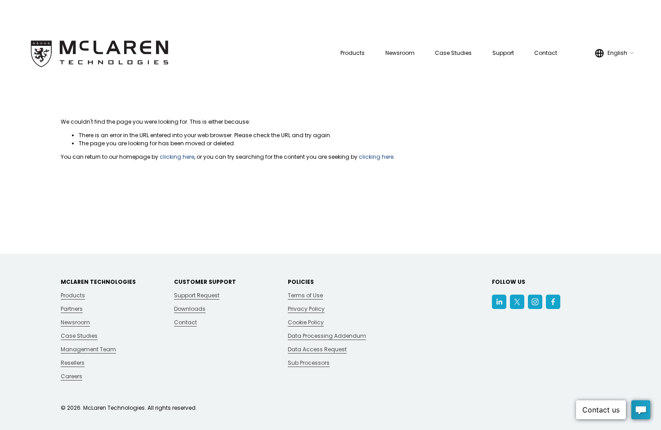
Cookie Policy (306, 322)
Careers (71, 376)
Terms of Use (305, 295)
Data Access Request (317, 349)
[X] (517, 302)
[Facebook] (553, 302)
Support (503, 53)
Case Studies (453, 53)
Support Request (196, 295)
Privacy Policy (306, 309)
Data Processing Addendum (327, 336)
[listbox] (614, 53)
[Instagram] (535, 302)
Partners (72, 309)
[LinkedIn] (499, 302)
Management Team (88, 349)
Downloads (189, 309)
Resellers (73, 363)
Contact (545, 53)
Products (73, 295)
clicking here (177, 157)
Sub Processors (309, 363)
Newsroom (400, 53)
